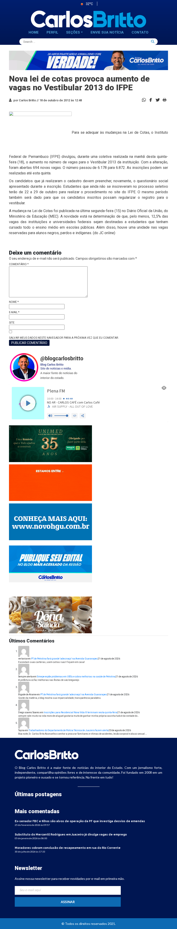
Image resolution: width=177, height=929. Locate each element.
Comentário (19, 264)
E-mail (14, 312)
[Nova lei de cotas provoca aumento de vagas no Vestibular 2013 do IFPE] (150, 99)
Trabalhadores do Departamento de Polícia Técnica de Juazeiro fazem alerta (69, 730)
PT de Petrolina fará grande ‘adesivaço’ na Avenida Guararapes (64, 658)
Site (12, 322)
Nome (14, 302)
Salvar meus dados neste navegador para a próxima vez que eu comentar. (64, 337)
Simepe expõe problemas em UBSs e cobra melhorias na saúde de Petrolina (76, 676)
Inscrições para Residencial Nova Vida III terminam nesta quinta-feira (80, 712)
